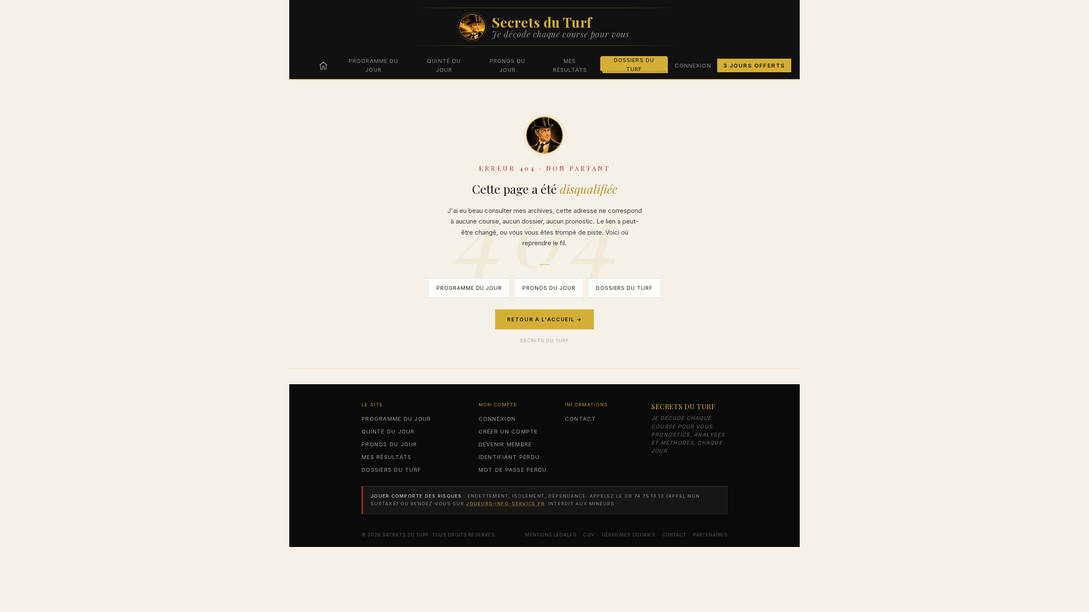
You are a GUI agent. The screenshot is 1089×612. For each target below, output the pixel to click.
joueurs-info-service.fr (505, 504)
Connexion (693, 65)
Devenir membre (505, 444)
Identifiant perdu (509, 456)
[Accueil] (323, 65)
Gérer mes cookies (628, 535)
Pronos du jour (507, 65)
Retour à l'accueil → (544, 319)
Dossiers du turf (634, 64)
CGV (588, 535)
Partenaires (710, 535)
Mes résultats (570, 65)
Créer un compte (508, 431)
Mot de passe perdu (513, 469)
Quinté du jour (443, 65)
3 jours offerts (754, 65)
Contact (580, 418)
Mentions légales (550, 535)
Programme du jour (373, 65)
